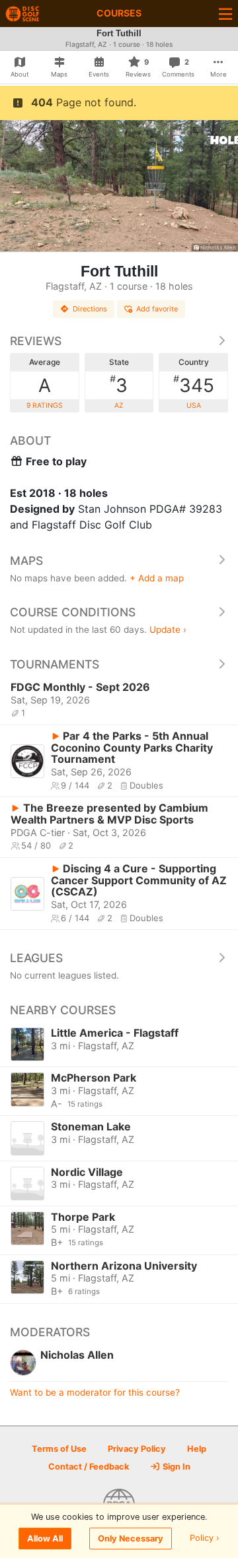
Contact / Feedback (88, 1467)
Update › (167, 629)
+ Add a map (157, 578)
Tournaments (54, 664)
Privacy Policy (137, 1449)
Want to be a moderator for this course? (95, 1392)
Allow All (45, 1538)
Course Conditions (73, 612)
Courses (119, 12)
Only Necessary (130, 1538)
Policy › (204, 1538)
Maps (26, 561)
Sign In (175, 1467)
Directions (90, 308)
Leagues (36, 958)
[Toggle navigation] (225, 13)
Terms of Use (59, 1449)
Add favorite (157, 308)
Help (196, 1449)
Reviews (35, 341)
